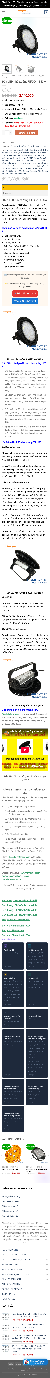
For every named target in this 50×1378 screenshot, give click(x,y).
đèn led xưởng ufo (33, 163)
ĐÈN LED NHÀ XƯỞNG (20, 76)
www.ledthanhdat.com (12, 879)
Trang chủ (6, 76)
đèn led (36, 150)
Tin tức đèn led (8, 1294)
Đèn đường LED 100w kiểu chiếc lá (19, 900)
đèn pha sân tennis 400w (32, 171)
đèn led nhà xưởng (11, 153)
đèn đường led (10, 150)
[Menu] (3, 12)
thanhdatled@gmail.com (19, 857)
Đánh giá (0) (8, 193)
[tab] (25, 187)
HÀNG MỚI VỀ (8, 1250)
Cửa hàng (16, 1369)
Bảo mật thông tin (10, 1216)
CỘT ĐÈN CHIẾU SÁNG (12, 1289)
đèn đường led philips (25, 150)
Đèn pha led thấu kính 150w (16, 925)
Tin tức (24, 1369)
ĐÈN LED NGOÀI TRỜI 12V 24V (16, 1259)
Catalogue (25, 1371)
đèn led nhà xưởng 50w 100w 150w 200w (21, 155)
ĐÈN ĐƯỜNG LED (10, 1264)
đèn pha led (17, 166)
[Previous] (6, 39)
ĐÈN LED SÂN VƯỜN (11, 1279)
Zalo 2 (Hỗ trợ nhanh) (26, 301)
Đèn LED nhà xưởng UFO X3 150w (36, 1170)
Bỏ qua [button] (43, 5)
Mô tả (6, 187)
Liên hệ (44, 1369)
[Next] (44, 39)
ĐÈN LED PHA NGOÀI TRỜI (14, 1255)
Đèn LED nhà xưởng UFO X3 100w (14, 163)
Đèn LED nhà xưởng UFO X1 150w (32, 161)
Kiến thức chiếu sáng (11, 1299)
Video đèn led (34, 1369)
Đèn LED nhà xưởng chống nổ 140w (10, 1170)
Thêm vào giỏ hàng (26, 133)
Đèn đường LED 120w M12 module (19, 915)
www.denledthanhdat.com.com (15, 876)
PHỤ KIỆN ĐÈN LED (11, 1284)
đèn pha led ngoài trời (30, 166)
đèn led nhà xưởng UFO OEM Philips (26, 158)
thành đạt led (23, 174)
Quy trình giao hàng (10, 1201)
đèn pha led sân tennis (16, 168)
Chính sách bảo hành (11, 1206)
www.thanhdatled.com (30, 873)
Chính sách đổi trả (10, 1211)
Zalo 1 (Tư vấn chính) (26, 293)
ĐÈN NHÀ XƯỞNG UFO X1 (36, 146)
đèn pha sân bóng (32, 168)
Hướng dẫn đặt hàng (11, 1196)
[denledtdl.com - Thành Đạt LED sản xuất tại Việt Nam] (25, 12)
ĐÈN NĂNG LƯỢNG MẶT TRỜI (15, 1274)
